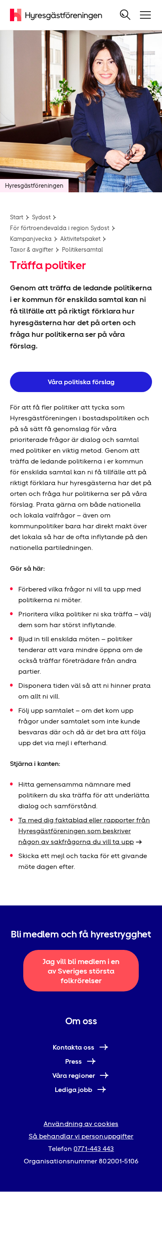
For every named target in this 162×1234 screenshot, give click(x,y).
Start (16, 217)
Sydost (41, 217)
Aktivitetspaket (80, 239)
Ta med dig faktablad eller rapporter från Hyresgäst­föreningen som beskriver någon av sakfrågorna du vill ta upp (84, 831)
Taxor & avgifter (31, 249)
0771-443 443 (94, 1148)
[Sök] (125, 15)
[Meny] (145, 15)
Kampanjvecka (31, 239)
